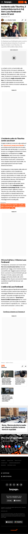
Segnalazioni (10, 460)
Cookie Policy (4, 462)
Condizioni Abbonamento (14, 462)
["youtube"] (9, 446)
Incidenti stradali (9, 362)
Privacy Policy (18, 460)
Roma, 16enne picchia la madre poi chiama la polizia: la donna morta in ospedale (14, 427)
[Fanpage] (14, 489)
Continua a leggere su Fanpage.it (14, 312)
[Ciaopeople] (14, 530)
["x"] (12, 446)
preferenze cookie (11, 465)
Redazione (3, 465)
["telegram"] (19, 446)
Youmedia (3, 460)
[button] (25, 20)
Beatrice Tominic (12, 20)
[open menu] (1, 2)
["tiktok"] (2, 446)
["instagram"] (6, 446)
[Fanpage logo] (8, 2)
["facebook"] (16, 446)
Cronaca (3, 362)
